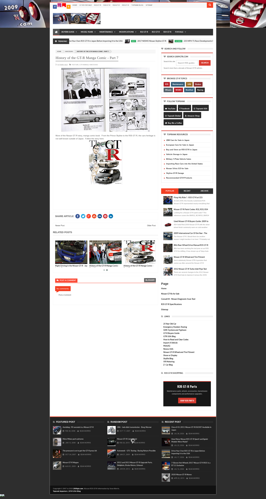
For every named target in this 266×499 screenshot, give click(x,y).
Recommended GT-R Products (179, 178)
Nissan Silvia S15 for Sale (177, 168)
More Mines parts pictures (73, 439)
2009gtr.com (78, 489)
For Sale (179, 32)
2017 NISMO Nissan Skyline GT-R (136, 41)
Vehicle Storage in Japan (176, 154)
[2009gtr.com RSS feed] (69, 7)
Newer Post (60, 226)
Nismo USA (168, 349)
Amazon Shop (193, 116)
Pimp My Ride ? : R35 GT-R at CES (188, 198)
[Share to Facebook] (58, 261)
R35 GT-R (125, 5)
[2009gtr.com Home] (56, 32)
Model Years (87, 32)
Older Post (151, 226)
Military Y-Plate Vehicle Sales (178, 159)
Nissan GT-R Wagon (71, 463)
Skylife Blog (168, 359)
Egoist (82, 243)
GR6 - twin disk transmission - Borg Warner (134, 427)
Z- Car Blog (168, 365)
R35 (166, 84)
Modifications (126, 32)
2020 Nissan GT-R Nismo (181, 475)
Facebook (185, 109)
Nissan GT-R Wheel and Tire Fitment (189, 257)
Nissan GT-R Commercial (127, 439)
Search (205, 63)
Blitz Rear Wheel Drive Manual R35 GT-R (191, 245)
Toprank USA (201, 109)
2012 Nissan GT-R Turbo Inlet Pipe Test (190, 269)
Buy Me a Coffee (175, 123)
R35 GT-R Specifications (171, 304)
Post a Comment (65, 295)
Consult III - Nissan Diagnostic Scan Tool (178, 299)
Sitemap (149, 5)
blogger (149, 280)
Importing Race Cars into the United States (184, 164)
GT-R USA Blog (75, 491)
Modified (189, 90)
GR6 (189, 84)
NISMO (178, 90)
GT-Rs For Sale (86, 5)
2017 (118, 41)
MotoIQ (166, 346)
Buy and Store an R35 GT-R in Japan (181, 150)
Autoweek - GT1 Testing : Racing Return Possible (136, 451)
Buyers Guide (68, 32)
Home (74, 5)
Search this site (169, 61)
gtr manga (84, 65)
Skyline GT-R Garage (175, 173)
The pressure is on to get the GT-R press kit (80, 451)
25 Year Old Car (169, 324)
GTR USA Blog (169, 337)
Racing (200, 90)
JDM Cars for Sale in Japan (177, 140)
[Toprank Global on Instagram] (59, 5)
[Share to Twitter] (61, 261)
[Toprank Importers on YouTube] (64, 5)
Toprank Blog (137, 5)
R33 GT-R (106, 5)
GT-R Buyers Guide (171, 333)
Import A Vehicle (170, 343)
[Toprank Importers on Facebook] (55, 7)
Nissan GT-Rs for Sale (170, 294)
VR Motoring (168, 362)
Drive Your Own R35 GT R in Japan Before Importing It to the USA (79, 41)
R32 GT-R (97, 5)
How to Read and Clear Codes (175, 340)
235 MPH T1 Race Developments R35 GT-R (186, 41)
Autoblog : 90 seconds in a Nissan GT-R (78, 427)
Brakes (198, 84)
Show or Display (170, 355)
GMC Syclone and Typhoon (174, 330)
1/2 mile (163, 41)
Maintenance (106, 32)
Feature (75, 65)
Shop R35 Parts (187, 400)
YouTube (171, 109)
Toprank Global (174, 116)
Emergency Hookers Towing (175, 327)
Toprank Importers (60, 491)
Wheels (168, 90)
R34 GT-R (116, 5)
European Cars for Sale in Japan (180, 145)
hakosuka (69, 51)
